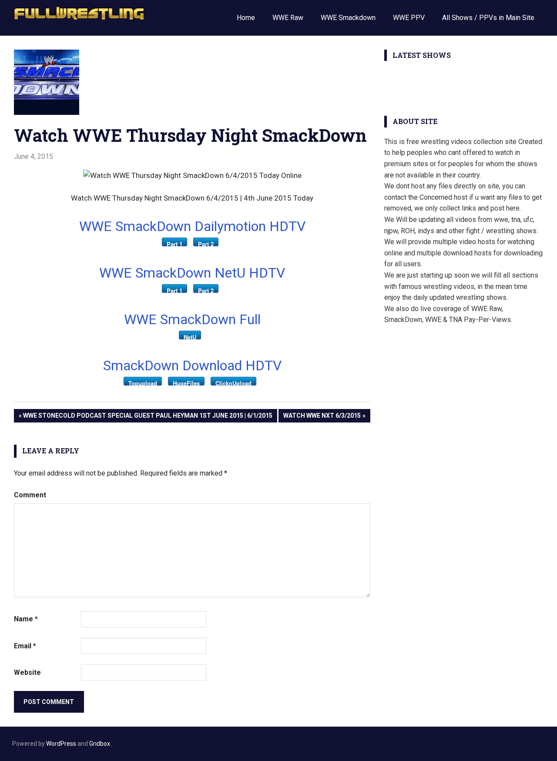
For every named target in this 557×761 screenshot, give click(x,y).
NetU (190, 336)
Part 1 (174, 243)
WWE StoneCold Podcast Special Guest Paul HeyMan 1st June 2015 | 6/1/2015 (147, 417)
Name (26, 619)
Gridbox (99, 743)
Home (246, 17)
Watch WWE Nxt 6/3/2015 (322, 417)
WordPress (61, 743)
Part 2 (206, 243)
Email (25, 646)
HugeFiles (186, 382)
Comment (30, 495)
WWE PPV (409, 17)
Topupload (142, 382)
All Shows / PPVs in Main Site (488, 17)
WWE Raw (287, 17)
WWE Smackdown (348, 17)
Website (27, 672)
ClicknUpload (233, 382)
